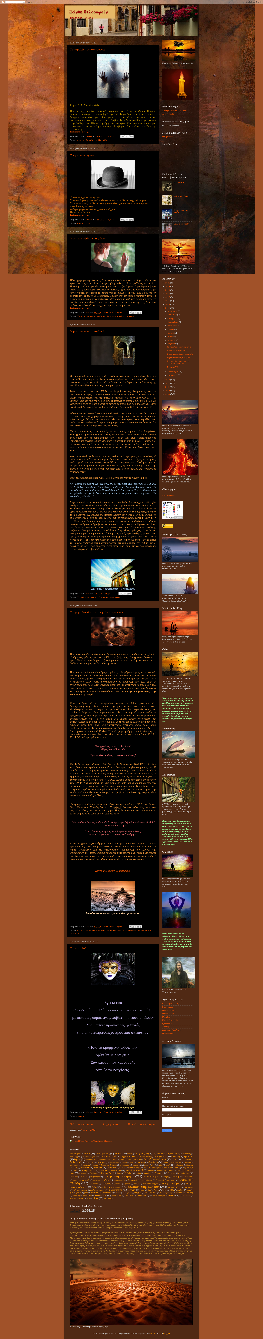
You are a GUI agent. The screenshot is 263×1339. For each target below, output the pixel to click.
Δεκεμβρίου (173, 311)
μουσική (151, 1171)
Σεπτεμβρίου (173, 322)
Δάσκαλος (175, 1160)
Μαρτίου (171, 344)
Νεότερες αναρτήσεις (82, 1124)
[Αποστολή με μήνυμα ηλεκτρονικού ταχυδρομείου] (121, 136)
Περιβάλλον (74, 1177)
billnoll (152, 1333)
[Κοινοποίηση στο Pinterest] (132, 136)
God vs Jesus (179, 182)
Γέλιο (129, 1160)
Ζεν (152, 1165)
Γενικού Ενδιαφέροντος (155, 1159)
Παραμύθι (159, 1173)
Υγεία (164, 1190)
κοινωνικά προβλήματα (152, 1168)
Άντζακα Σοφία (172, 1154)
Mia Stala (166, 1017)
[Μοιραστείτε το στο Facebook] (129, 136)
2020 (167, 286)
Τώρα (156, 1190)
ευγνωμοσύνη (125, 1165)
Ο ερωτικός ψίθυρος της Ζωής (88, 238)
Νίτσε (189, 1171)
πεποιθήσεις (183, 1173)
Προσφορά (160, 1180)
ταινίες (142, 1190)
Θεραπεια (85, 1168)
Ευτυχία (136, 1165)
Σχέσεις (131, 1190)
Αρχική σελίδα (111, 1124)
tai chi (88, 1198)
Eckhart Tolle (101, 1196)
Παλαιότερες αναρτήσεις (142, 1124)
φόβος (180, 1190)
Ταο (149, 1190)
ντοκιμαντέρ (83, 1173)
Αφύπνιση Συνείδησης (171, 1030)
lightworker (167, 1023)
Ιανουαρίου (173, 375)
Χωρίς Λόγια (128, 1193)
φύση (189, 1190)
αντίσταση (187, 1154)
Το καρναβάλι (79, 948)
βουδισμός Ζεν (90, 1160)
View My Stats (168, 496)
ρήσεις (127, 1184)
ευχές (146, 1165)
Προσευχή (132, 1180)
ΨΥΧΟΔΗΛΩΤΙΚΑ (150, 1193)
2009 (167, 394)
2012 (167, 383)
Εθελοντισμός (114, 1162)
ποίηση (80, 1116)
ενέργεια (188, 1162)
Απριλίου (172, 340)
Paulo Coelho (185, 1196)
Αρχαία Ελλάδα (128, 1157)
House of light (168, 1014)
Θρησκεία (98, 1168)
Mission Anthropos (158, 1196)
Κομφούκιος (168, 1168)
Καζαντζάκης (112, 1168)
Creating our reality (170, 1004)
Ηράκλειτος (179, 1165)
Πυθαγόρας (106, 1184)
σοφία (103, 1187)
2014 (167, 308)
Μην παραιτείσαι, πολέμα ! (87, 331)
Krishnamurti (141, 1196)
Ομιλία (119, 1173)
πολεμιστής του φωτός (81, 1180)
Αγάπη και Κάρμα (181, 196)
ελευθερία (153, 1162)
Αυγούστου (173, 326)
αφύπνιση (93, 140)
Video (95, 1198)
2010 (167, 391)
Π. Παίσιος (129, 1173)
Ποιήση (166, 1177)
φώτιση (78, 1193)
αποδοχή (74, 1157)
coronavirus (87, 1196)
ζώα (160, 1165)
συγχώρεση (189, 1187)
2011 (167, 387)
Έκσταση (81, 316)
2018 (167, 294)
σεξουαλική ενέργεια (150, 1184)
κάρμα (123, 1168)
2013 (167, 380)
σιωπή (165, 1184)
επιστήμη (86, 1165)
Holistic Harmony (169, 1010)
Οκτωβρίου (173, 318)
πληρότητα (95, 1177)
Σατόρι (136, 1184)
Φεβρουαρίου (174, 372)
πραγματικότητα (119, 1180)
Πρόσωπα (170, 1180)
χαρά (86, 1193)
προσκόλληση (147, 1180)
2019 (167, 290)
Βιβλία (77, 1159)
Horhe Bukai (116, 1196)
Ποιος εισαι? (188, 1177)
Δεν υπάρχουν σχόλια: (113, 312)
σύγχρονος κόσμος (175, 1187)
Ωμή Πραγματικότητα (166, 1193)
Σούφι (94, 1187)
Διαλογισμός (111, 930)
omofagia (166, 1027)
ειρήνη (132, 1162)
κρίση (177, 1168)
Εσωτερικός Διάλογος (109, 1165)
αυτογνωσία (82, 140)
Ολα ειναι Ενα (134, 930)
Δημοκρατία (186, 1160)
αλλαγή (130, 1154)
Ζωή (168, 1165)
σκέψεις (176, 1183)
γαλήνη (122, 1160)
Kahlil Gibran (129, 1196)
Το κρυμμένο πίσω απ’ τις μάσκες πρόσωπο (96, 612)
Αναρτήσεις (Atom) (89, 1130)
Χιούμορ (94, 1193)
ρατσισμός (118, 1184)
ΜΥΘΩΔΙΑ (180, 1171)
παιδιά (138, 1173)
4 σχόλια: (111, 136)
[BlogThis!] (124, 136)
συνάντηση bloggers (97, 1190)
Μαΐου (170, 336)
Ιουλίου (171, 329)
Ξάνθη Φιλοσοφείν (88, 12)
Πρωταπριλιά (93, 1184)
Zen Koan (107, 1199)
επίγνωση (74, 1165)
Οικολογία (93, 1173)
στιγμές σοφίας (115, 1187)
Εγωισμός (101, 1162)
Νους (125, 930)
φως (71, 1193)
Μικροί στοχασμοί (134, 1170)
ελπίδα (165, 1162)
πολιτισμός (96, 1180)
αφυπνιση (100, 930)
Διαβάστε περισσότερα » (80, 132)
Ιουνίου (171, 333)
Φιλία (171, 1190)
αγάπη (87, 1153)
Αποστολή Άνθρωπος (89, 1157)
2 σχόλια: (111, 219)
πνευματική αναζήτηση (96, 316)
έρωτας (95, 1165)
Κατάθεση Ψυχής (134, 1168)
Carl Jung (189, 1193)
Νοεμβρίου (172, 315)
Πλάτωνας (84, 1177)
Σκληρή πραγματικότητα (87, 597)
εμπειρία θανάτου (176, 1162)
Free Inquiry (167, 1007)
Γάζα (114, 1159)
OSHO (171, 1195)
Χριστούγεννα (108, 1193)
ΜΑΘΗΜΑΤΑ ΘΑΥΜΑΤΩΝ (110, 1170)
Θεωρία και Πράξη (181, 224)
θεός (120, 930)
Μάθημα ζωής (88, 1170)
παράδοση (147, 1173)
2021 (167, 283)
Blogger (166, 1333)
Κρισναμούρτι (188, 1168)
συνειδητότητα (115, 1190)
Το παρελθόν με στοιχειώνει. (87, 49)
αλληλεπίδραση (142, 1154)
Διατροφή (90, 1162)
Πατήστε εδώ (168, 137)
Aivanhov (179, 1193)
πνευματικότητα (150, 1176)
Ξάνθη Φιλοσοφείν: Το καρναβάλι (112, 870)
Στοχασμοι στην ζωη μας (117, 316)
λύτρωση (75, 1171)
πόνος (106, 1180)
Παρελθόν (102, 140)
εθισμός (124, 1162)
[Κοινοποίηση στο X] (127, 136)
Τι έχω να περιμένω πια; (85, 155)
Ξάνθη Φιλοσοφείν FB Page (174, 111)
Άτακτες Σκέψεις (84, 223)
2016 (167, 301)
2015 (167, 304)
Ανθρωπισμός (158, 1154)
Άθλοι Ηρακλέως (102, 1154)
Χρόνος (118, 1193)
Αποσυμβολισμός (108, 1156)
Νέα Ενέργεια (168, 1033)
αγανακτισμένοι (75, 1154)
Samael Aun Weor (76, 1199)
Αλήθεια (80, 930)
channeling (76, 1196)
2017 (167, 297)
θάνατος (189, 1165)
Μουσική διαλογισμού (165, 1171)
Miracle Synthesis (170, 1020)
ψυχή (131, 316)
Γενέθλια (137, 1160)
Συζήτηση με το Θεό (79, 1190)
